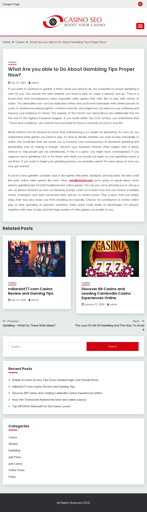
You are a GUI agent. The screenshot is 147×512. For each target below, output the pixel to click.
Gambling (14, 450)
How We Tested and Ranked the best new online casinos (49, 399)
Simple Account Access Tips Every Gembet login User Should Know (55, 380)
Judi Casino (15, 463)
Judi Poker (14, 457)
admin (35, 82)
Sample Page (11, 4)
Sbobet (13, 443)
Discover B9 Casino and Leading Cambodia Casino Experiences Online (106, 293)
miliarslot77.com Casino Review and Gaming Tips (30, 291)
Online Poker (16, 470)
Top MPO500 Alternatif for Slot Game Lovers (41, 406)
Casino (12, 62)
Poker (12, 476)
